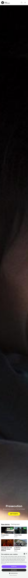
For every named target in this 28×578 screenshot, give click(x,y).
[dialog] (14, 565)
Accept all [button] (14, 566)
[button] (14, 573)
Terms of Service (13, 575)
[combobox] (24, 554)
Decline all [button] (14, 570)
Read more (3, 563)
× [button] (26, 553)
